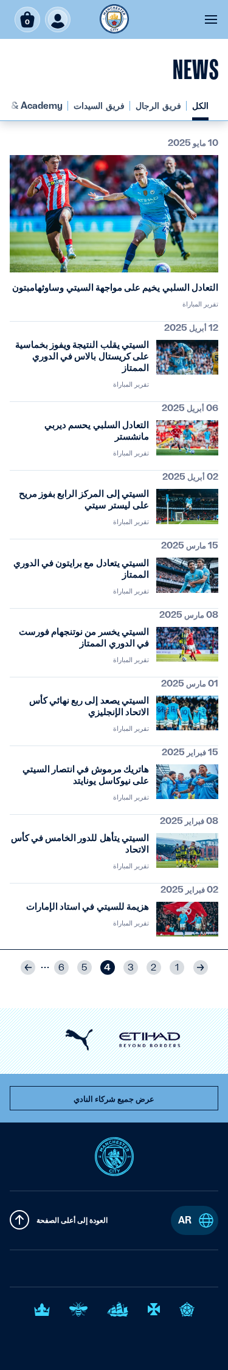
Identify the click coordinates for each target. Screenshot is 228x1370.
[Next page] (28, 967)
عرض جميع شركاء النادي (114, 1099)
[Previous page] (200, 967)
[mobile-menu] (211, 19)
